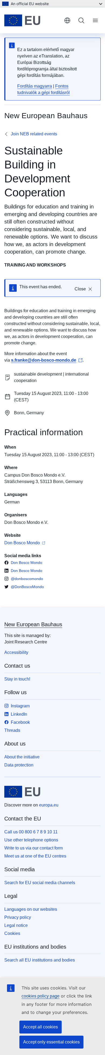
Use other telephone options (31, 840)
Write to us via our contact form (33, 848)
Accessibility (16, 652)
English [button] (67, 20)
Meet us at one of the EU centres (35, 856)
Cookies (12, 933)
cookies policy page (41, 996)
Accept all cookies (40, 1027)
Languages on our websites (30, 909)
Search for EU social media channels (39, 882)
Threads (12, 730)
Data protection (18, 765)
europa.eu (48, 805)
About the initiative (22, 757)
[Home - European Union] (32, 20)
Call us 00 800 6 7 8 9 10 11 (31, 832)
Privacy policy (17, 917)
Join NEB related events (34, 134)
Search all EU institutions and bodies (39, 960)
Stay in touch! (17, 679)
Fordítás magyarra (34, 86)
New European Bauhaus (33, 624)
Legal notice (16, 925)
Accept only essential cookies (51, 1042)
